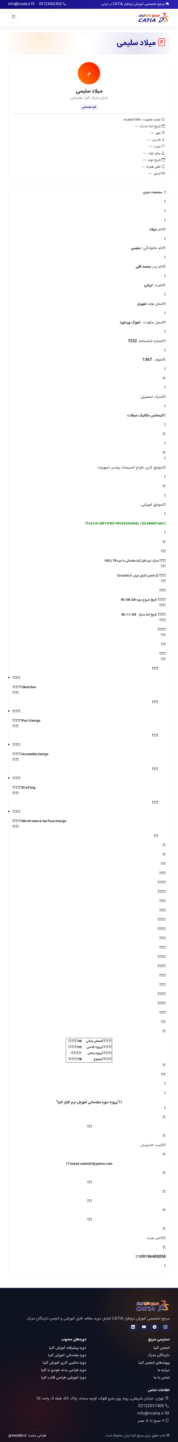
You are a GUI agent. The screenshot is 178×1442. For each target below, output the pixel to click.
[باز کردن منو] (13, 18)
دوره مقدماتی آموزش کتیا (67, 1355)
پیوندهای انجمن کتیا (154, 1363)
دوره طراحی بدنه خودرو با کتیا (63, 1370)
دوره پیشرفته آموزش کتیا (67, 1348)
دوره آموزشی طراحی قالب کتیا (63, 1378)
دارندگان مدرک (159, 1355)
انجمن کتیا (161, 1348)
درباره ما (163, 1370)
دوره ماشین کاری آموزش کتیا (64, 1363)
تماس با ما (161, 1378)
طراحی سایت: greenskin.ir (27, 1436)
